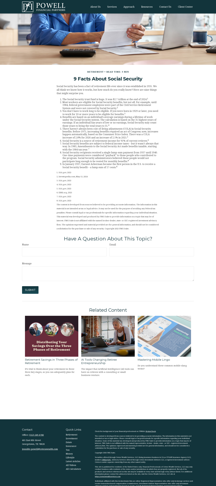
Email (112, 244)
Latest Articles (73, 461)
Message (27, 263)
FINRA (104, 460)
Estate (69, 442)
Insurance (71, 446)
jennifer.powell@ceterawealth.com (40, 449)
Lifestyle (70, 457)
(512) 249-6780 (36, 435)
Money (69, 454)
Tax (68, 450)
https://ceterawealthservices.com (107, 476)
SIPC (109, 460)
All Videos (71, 465)
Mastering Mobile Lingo (154, 359)
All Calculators (73, 469)
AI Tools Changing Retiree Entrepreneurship (99, 361)
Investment (71, 438)
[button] (95, 6)
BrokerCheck (151, 431)
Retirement (71, 435)
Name (25, 244)
